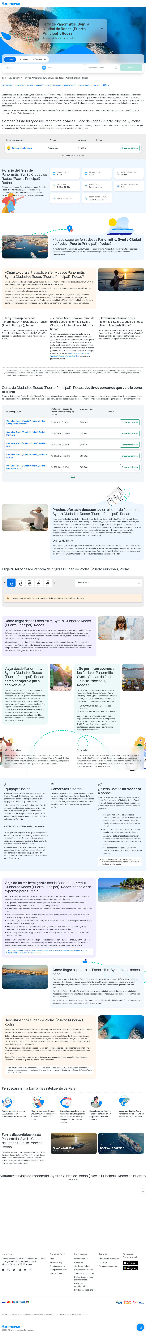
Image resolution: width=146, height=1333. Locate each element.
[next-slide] (54, 582)
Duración (40, 85)
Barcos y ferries (57, 1328)
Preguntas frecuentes (108, 1320)
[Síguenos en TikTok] (14, 1324)
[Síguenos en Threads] (30, 1324)
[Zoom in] (143, 1242)
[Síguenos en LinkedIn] (19, 1324)
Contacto (103, 1317)
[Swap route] (44, 68)
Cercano (96, 85)
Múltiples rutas (39, 59)
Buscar (131, 67)
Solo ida (10, 59)
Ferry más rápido (54, 85)
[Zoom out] (143, 1246)
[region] (73, 1270)
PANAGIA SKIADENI (63, 1202)
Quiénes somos (81, 1313)
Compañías (19, 85)
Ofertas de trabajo (82, 1320)
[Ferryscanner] (11, 3)
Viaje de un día (70, 85)
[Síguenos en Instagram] (8, 1324)
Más (105, 85)
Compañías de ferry (58, 1324)
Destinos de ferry (57, 1320)
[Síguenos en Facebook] (3, 1324)
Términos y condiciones (84, 1328)
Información (7, 85)
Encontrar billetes (130, 148)
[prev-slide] (5, 582)
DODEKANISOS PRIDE (112, 1202)
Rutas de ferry (14, 78)
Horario (30, 85)
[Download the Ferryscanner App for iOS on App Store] (130, 1317)
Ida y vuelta (23, 59)
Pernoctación (84, 85)
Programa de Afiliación (83, 1324)
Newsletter (79, 1317)
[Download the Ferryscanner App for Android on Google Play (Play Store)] (130, 1322)
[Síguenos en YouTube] (25, 1324)
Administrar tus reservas (109, 1313)
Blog (52, 1313)
